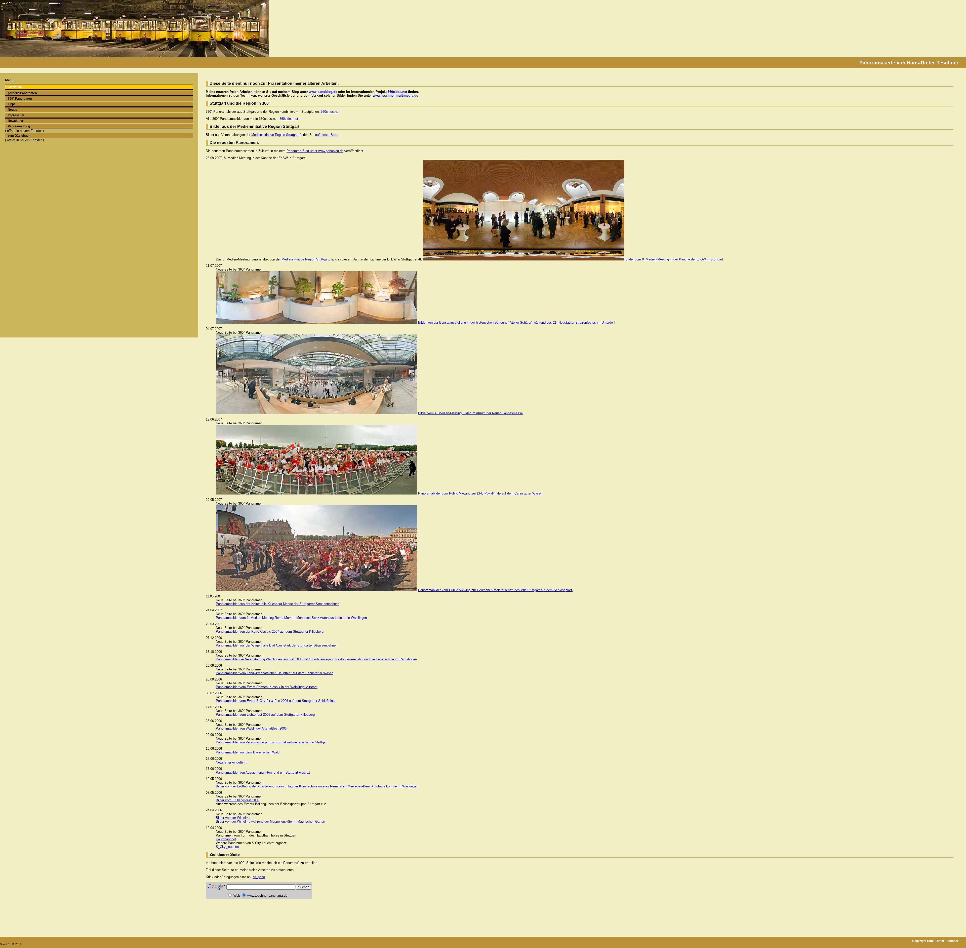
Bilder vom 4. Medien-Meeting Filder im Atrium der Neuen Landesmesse (470, 413)
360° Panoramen (20, 98)
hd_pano (259, 877)
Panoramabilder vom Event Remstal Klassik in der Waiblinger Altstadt (266, 687)
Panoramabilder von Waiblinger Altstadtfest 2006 (251, 728)
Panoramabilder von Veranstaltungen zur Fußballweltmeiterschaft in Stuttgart (272, 742)
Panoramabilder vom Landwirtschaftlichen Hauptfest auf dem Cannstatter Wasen (274, 673)
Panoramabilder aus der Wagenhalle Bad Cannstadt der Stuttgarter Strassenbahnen (276, 645)
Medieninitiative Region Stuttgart (275, 135)
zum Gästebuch (19, 135)
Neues (12, 109)
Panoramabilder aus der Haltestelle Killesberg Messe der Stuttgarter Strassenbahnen (277, 604)
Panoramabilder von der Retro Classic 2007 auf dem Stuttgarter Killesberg (270, 631)
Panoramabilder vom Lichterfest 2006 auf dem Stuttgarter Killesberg (265, 714)
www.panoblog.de (323, 92)
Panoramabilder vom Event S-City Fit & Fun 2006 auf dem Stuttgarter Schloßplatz (276, 701)
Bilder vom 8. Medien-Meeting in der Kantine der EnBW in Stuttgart (674, 259)
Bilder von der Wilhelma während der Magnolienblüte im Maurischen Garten (270, 821)
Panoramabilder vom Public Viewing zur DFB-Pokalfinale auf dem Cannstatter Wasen (480, 493)
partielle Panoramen (22, 93)
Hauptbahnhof (226, 839)
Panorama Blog (19, 126)
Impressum (16, 115)
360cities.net (397, 92)
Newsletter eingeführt (231, 762)
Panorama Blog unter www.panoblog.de (315, 151)
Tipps (12, 104)
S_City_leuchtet (227, 847)
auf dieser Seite (326, 135)
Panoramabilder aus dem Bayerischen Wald (247, 752)
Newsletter (15, 121)
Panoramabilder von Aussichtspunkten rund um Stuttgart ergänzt (263, 772)
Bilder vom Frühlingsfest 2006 (237, 800)
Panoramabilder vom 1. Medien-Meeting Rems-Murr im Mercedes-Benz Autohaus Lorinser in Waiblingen (291, 618)
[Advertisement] (20, 163)
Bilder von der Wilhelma (233, 818)
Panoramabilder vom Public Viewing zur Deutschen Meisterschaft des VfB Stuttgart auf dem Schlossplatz (495, 590)
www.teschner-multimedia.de (395, 95)
